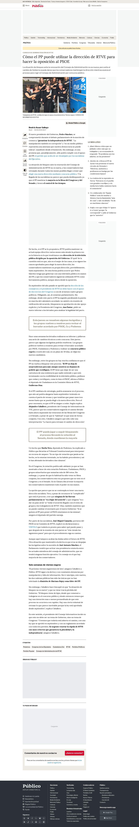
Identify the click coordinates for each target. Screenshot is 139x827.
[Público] (37, 5)
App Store (109, 818)
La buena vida (71, 790)
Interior (99, 43)
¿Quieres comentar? (74, 753)
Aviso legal (86, 814)
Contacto (102, 802)
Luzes (85, 804)
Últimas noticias (55, 819)
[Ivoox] (43, 822)
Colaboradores (88, 785)
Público (32, 786)
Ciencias (97, 37)
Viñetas (52, 816)
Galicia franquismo (102, 1)
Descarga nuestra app (108, 807)
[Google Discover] (28, 818)
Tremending (41, 37)
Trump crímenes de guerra (58, 1)
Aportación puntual (32, 802)
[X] (36, 818)
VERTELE (33, 527)
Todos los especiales (73, 821)
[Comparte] (25, 135)
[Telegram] (32, 822)
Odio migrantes (36, 1)
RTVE (68, 647)
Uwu (68, 793)
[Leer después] (25, 151)
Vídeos (52, 814)
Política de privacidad (89, 819)
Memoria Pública (109, 43)
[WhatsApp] (39, 822)
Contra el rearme (72, 816)
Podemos (26, 647)
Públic (52, 812)
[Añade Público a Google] (24, 818)
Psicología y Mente (72, 795)
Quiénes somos (104, 788)
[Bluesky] (39, 818)
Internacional (51, 37)
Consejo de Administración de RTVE (49, 651)
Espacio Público (88, 788)
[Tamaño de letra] (25, 160)
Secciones (53, 785)
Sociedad (53, 795)
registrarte (57, 763)
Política (26, 37)
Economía (105, 37)
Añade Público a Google (76, 123)
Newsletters (29, 799)
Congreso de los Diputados (41, 647)
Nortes (85, 795)
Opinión (33, 37)
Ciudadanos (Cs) (58, 647)
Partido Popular (28, 651)
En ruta (69, 800)
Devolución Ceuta (45, 1)
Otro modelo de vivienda (74, 814)
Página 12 (86, 807)
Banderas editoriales (108, 795)
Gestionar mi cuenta (32, 796)
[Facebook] (32, 818)
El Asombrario (87, 800)
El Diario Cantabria (88, 790)
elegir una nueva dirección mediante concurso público (53, 174)
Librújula (85, 802)
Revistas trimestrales (74, 809)
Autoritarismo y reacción (74, 819)
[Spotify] (36, 822)
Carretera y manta (72, 804)
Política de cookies (88, 816)
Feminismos (61, 37)
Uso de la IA (105, 800)
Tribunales (91, 43)
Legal (85, 811)
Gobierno (67, 43)
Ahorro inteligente (72, 797)
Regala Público (30, 804)
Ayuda (27, 810)
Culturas (89, 37)
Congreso (82, 43)
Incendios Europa (78, 1)
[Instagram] (43, 818)
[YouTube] (24, 822)
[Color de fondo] (25, 170)
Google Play (109, 812)
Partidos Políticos (78, 647)
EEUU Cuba (69, 1)
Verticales (70, 785)
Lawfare (69, 811)
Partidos (75, 43)
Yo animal (69, 802)
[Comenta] (25, 143)
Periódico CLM (87, 793)
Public (112, 37)
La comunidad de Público (34, 807)
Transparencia (104, 790)
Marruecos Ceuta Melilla (89, 1)
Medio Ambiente (72, 37)
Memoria (82, 37)
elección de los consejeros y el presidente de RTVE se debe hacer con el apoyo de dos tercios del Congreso (56, 288)
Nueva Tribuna (87, 797)
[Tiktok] (28, 822)
